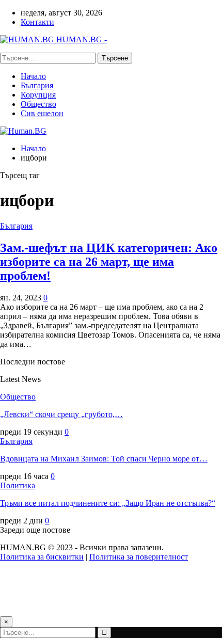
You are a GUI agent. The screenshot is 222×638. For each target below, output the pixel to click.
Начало (33, 76)
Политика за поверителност (138, 556)
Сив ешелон (42, 113)
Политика (17, 485)
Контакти (37, 22)
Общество (38, 104)
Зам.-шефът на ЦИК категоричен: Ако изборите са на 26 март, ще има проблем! (108, 261)
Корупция (38, 94)
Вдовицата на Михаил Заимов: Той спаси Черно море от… (104, 458)
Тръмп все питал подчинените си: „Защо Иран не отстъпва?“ (107, 503)
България (37, 85)
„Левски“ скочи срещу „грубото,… (61, 414)
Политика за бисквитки (42, 556)
